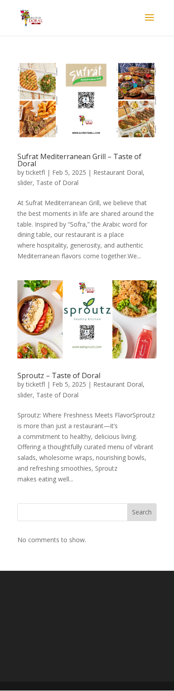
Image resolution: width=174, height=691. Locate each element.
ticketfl (35, 172)
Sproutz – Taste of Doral (58, 375)
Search (142, 512)
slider (25, 182)
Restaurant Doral (118, 172)
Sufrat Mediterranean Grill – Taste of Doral (79, 160)
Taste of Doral (57, 182)
